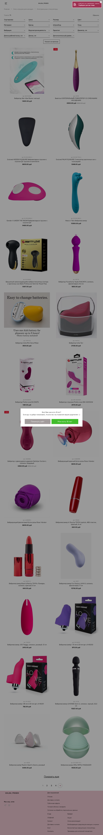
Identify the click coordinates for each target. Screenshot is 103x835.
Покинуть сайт (37, 421)
